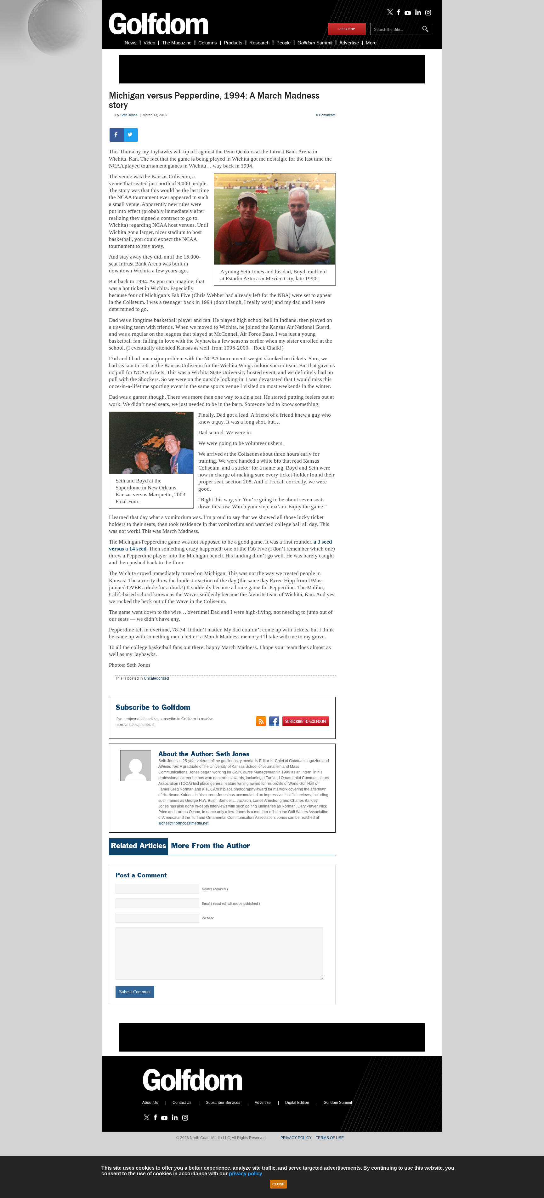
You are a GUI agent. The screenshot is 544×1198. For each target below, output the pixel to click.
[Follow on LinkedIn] (417, 14)
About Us (150, 1102)
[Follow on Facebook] (397, 14)
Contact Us (182, 1102)
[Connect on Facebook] (274, 721)
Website (208, 918)
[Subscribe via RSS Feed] (261, 721)
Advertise (349, 42)
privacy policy (245, 1173)
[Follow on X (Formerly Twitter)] (389, 14)
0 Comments (326, 115)
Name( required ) (215, 889)
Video (149, 42)
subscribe (346, 29)
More (371, 42)
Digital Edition (297, 1102)
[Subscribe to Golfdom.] (305, 721)
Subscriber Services (223, 1102)
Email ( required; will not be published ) (231, 903)
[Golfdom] (192, 1093)
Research (259, 42)
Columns (207, 42)
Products (233, 42)
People (283, 42)
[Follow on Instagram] (426, 14)
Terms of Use (330, 1138)
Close (278, 1184)
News (131, 42)
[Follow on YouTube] (406, 14)
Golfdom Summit (338, 1102)
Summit (315, 42)
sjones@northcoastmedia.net (183, 823)
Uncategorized (156, 678)
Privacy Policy (296, 1138)
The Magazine (176, 42)
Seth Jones (129, 115)
